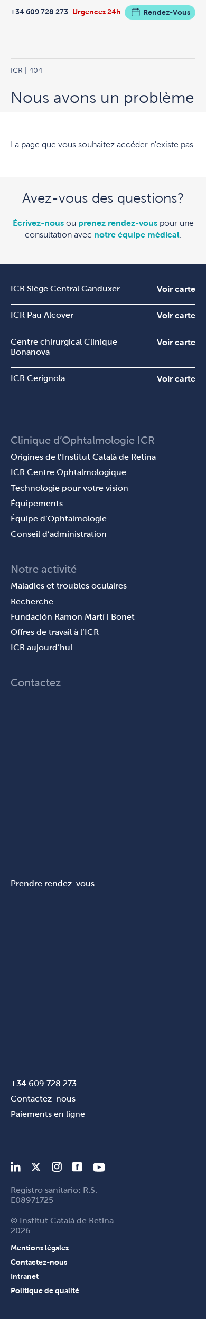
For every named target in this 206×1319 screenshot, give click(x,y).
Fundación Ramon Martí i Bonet (73, 616)
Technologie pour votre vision (69, 487)
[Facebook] (77, 1168)
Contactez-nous (43, 1098)
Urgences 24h (96, 11)
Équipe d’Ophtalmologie (59, 518)
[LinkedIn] (16, 1168)
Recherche (32, 601)
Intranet (25, 1276)
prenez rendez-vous (117, 223)
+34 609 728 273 (39, 11)
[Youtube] (99, 1168)
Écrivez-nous (38, 223)
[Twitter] (36, 1168)
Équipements (37, 503)
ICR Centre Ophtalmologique (68, 472)
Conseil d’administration (59, 533)
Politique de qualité (45, 1290)
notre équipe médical (137, 234)
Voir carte (176, 288)
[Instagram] (56, 1168)
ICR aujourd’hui (41, 647)
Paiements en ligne (48, 1113)
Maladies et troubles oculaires (69, 585)
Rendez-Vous (166, 12)
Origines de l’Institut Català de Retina (83, 456)
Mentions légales (40, 1248)
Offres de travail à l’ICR (55, 632)
